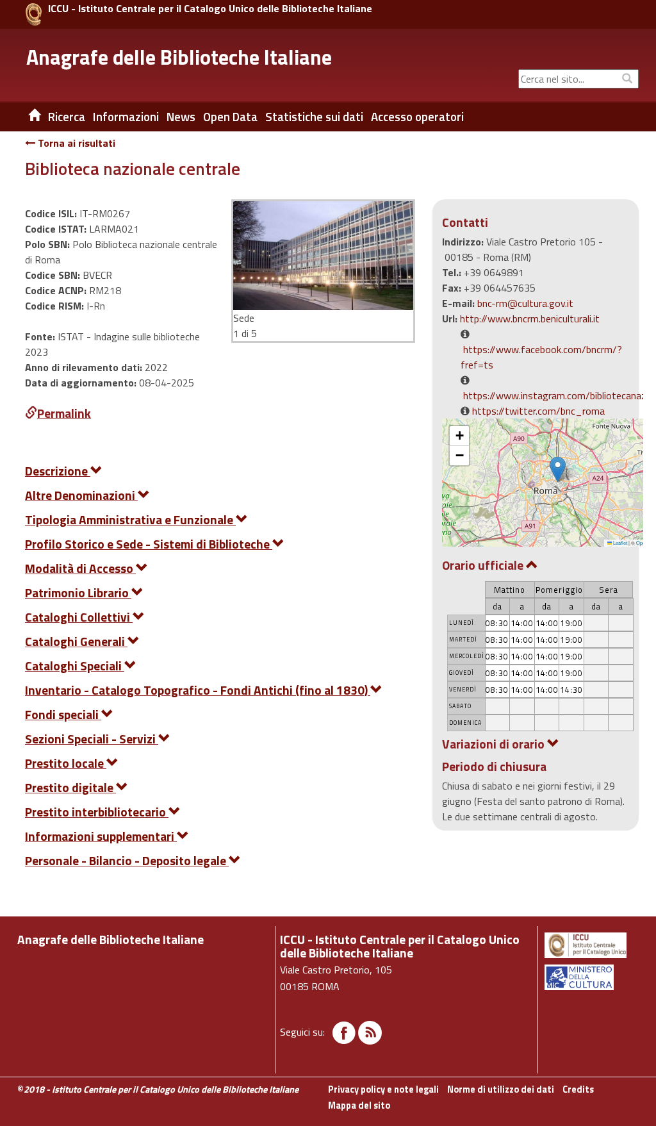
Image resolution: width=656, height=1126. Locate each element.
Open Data (230, 117)
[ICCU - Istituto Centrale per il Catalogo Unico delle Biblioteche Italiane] (34, 14)
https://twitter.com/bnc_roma (538, 410)
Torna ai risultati (75, 143)
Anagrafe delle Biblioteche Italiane (179, 57)
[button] (558, 469)
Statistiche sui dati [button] (314, 117)
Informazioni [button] (126, 117)
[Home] (25, 116)
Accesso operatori (417, 117)
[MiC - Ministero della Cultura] (590, 977)
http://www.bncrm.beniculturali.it (530, 318)
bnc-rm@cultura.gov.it (525, 303)
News (181, 117)
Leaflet (619, 542)
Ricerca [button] (66, 117)
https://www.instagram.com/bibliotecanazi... (558, 395)
